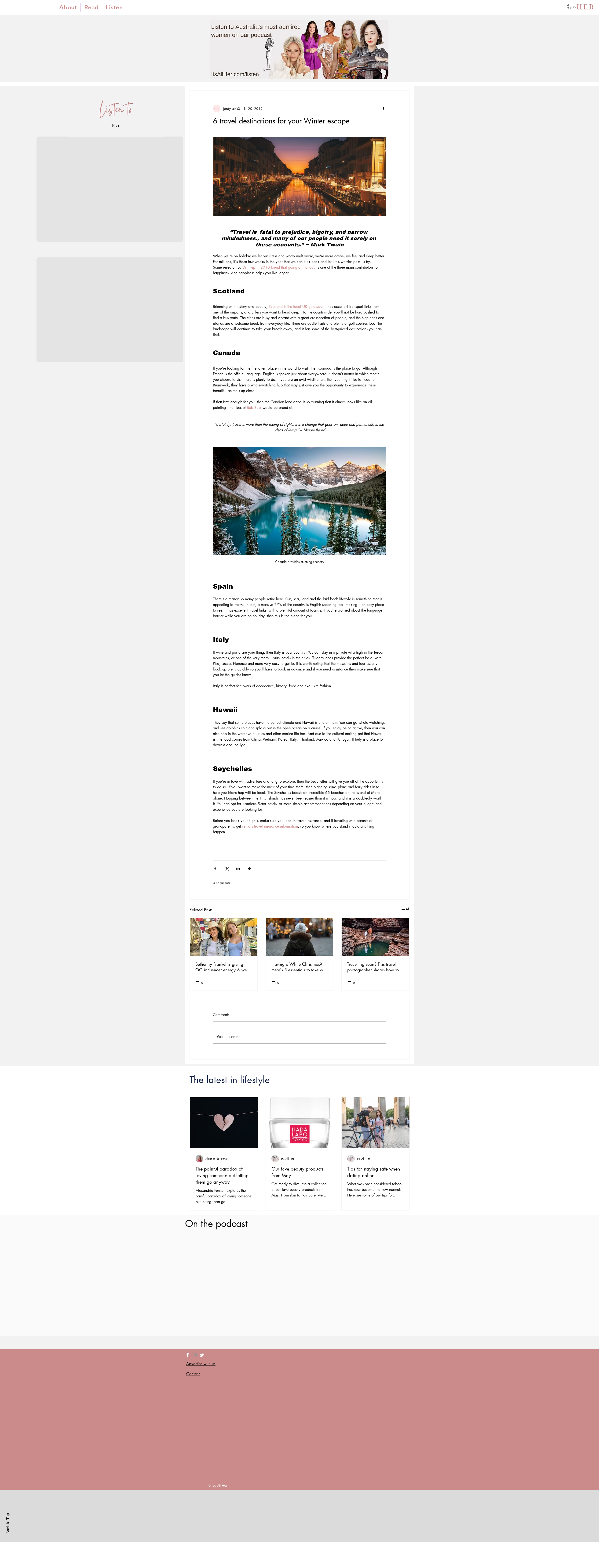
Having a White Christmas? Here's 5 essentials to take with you (299, 967)
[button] (91, 7)
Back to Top (7, 1523)
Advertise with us (200, 1363)
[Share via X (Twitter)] (226, 868)
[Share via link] (249, 868)
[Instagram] (194, 1355)
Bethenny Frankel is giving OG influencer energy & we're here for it (223, 967)
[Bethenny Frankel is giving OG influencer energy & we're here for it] (223, 937)
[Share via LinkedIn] (238, 868)
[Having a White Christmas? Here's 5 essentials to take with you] (299, 937)
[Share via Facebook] (215, 868)
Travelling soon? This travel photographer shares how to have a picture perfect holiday (374, 967)
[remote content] (299, 848)
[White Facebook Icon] (187, 1355)
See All (404, 909)
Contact (193, 1373)
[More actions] (383, 108)
